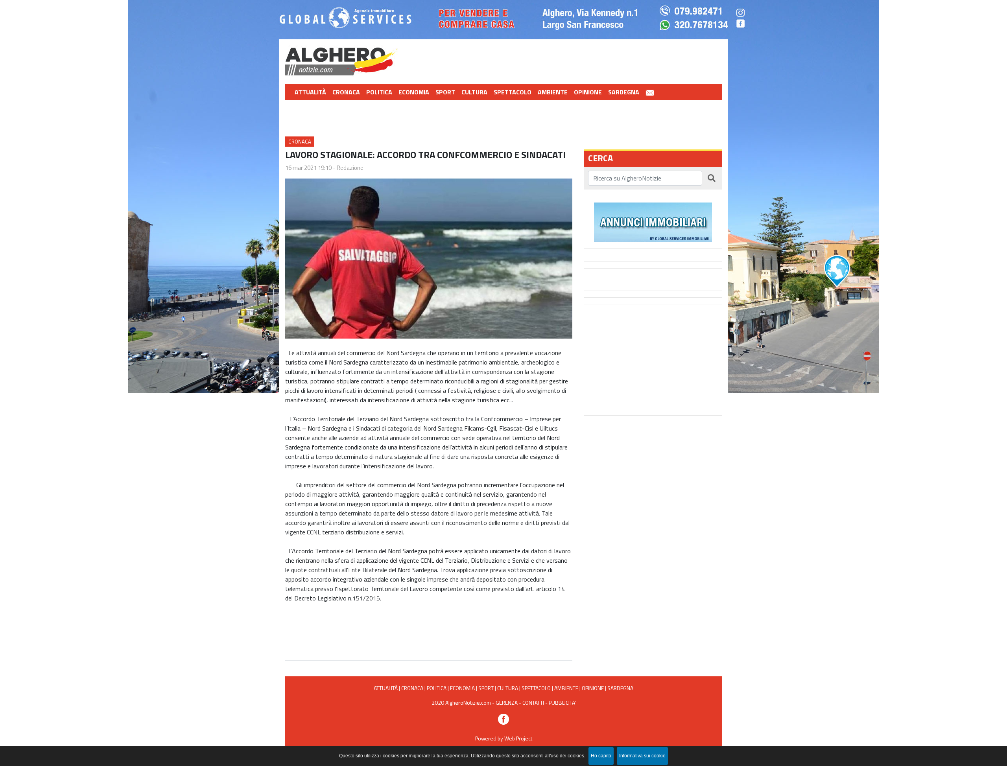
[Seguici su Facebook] (503, 718)
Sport (445, 92)
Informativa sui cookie (642, 756)
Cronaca (346, 92)
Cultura (474, 92)
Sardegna (623, 92)
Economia (413, 92)
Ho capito (601, 756)
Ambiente (553, 92)
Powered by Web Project (503, 738)
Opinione (588, 92)
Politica (379, 92)
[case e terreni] (653, 221)
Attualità (310, 92)
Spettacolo (512, 92)
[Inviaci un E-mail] (649, 92)
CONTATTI (533, 702)
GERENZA (507, 702)
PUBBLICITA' (562, 702)
